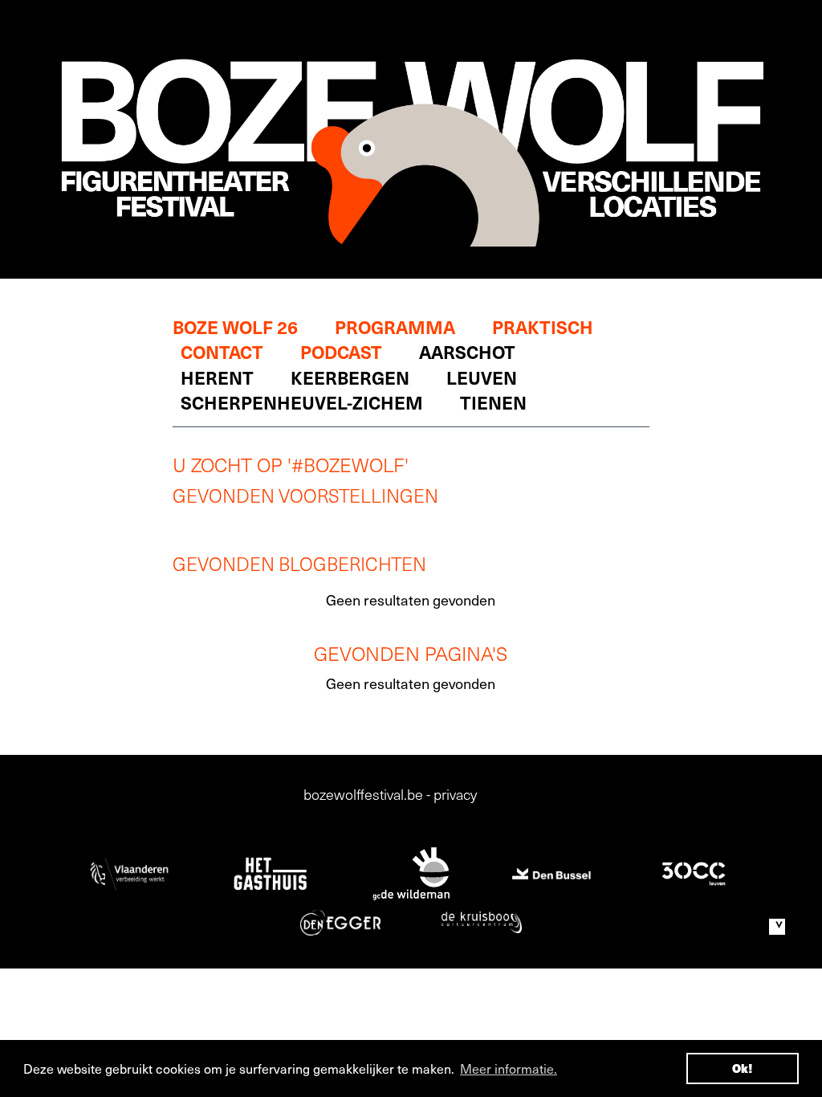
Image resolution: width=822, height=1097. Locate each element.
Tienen (493, 402)
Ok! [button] (742, 1068)
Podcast (341, 351)
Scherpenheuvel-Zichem (302, 402)
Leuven (481, 377)
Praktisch (542, 326)
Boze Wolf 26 (235, 326)
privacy (455, 794)
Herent (217, 377)
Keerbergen (350, 377)
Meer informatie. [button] (508, 1068)
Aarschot (467, 351)
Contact (222, 351)
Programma (395, 326)
